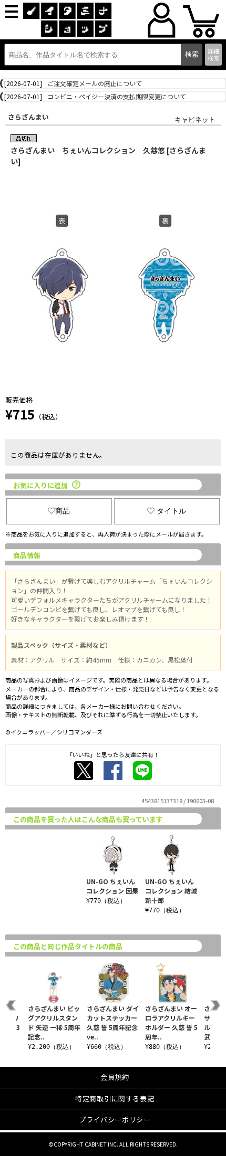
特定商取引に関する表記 (114, 1099)
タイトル (171, 511)
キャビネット (194, 119)
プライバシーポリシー (115, 1120)
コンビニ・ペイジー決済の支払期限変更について (116, 96)
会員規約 (114, 1077)
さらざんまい (28, 117)
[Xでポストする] (83, 770)
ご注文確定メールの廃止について (94, 83)
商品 (62, 511)
